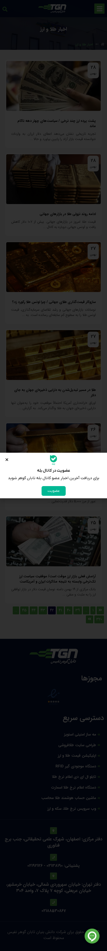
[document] (53, 475)
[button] (7, 459)
